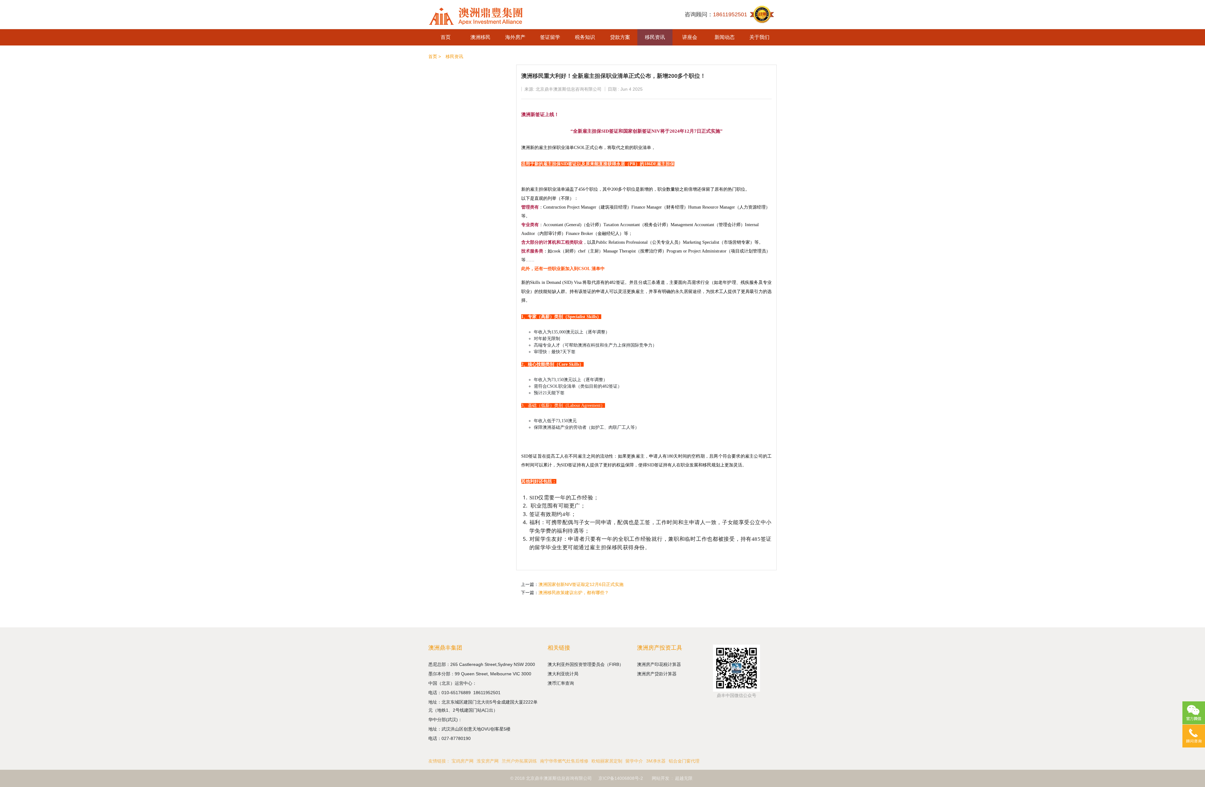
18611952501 (487, 692)
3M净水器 (656, 760)
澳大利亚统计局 (563, 673)
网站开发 (660, 778)
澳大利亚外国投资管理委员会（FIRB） (586, 664)
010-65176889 (457, 692)
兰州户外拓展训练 (519, 760)
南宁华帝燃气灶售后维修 (564, 760)
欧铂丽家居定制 (607, 760)
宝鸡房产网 (463, 760)
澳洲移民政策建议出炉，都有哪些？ (573, 592)
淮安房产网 (488, 760)
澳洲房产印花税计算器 (659, 664)
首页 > (434, 56)
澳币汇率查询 (561, 683)
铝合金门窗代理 (684, 760)
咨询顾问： (716, 14)
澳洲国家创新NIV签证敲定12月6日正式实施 (581, 584)
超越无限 (684, 778)
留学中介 (634, 760)
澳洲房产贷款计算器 (657, 673)
